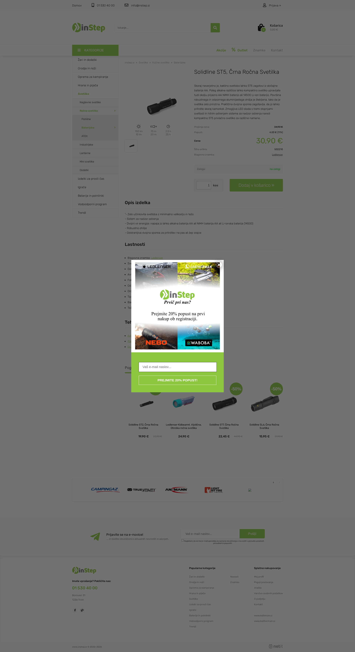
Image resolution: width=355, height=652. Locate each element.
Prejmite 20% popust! (177, 380)
